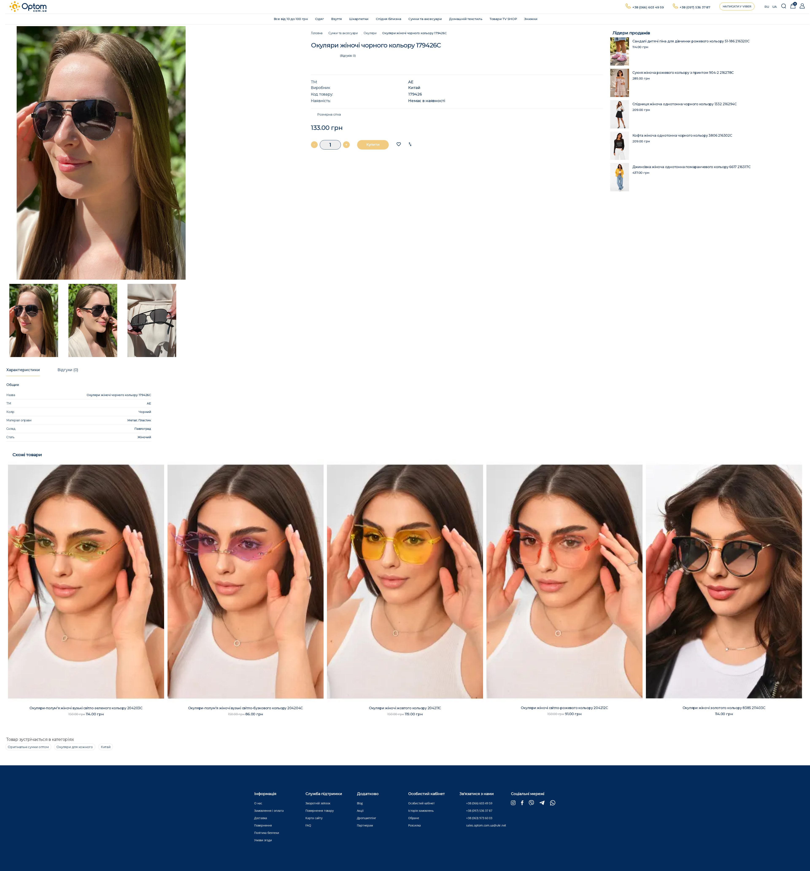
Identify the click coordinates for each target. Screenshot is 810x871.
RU (766, 7)
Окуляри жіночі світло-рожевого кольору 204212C (245, 708)
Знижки (531, 19)
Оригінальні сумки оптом (28, 747)
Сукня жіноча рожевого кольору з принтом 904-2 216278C (683, 73)
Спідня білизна (389, 19)
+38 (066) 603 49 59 (648, 7)
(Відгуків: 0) (348, 56)
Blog (360, 803)
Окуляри (370, 33)
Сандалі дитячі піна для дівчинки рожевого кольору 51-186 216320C (691, 41)
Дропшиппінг (366, 818)
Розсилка (414, 825)
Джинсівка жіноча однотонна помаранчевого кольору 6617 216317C (691, 167)
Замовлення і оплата (269, 811)
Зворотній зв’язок (317, 803)
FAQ (308, 825)
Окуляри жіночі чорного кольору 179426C (414, 33)
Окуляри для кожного (75, 747)
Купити (372, 145)
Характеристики (23, 370)
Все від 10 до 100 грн (291, 19)
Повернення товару (319, 811)
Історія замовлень (421, 811)
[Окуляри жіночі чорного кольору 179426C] (154, 153)
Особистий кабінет (421, 803)
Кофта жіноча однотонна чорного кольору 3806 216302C (682, 135)
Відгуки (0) (68, 370)
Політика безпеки (266, 833)
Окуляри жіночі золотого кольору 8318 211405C (565, 708)
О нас (258, 803)
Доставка (260, 818)
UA (774, 7)
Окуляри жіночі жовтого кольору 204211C (86, 708)
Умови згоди (263, 840)
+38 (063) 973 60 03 (479, 818)
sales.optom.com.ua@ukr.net (486, 825)
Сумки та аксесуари (425, 19)
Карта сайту (313, 818)
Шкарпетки (359, 19)
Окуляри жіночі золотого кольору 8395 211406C (724, 708)
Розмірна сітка (329, 114)
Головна (317, 33)
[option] (154, 153)
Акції (360, 811)
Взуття (337, 19)
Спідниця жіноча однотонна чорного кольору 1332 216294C (684, 104)
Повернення (263, 825)
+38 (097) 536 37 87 (695, 7)
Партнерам (365, 825)
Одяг (320, 19)
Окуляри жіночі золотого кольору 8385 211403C (405, 708)
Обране (413, 818)
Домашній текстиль (466, 19)
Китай (414, 87)
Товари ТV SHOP (504, 19)
